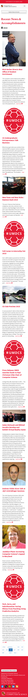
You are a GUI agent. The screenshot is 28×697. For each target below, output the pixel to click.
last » (15, 653)
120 (3, 653)
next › (10, 653)
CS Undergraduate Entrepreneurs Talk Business (10, 140)
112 (18, 647)
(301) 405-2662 (11, 683)
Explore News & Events (14, 12)
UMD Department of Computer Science (11, 6)
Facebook (2, 686)
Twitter (6, 686)
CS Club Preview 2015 (11, 306)
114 (3, 650)
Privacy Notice (14, 689)
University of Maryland (14, 1)
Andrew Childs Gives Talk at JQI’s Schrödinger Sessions (13, 489)
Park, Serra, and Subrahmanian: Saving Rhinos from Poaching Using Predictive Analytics (14, 607)
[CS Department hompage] (14, 693)
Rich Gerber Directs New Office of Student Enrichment (12, 71)
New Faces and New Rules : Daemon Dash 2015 (13, 198)
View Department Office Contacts (9, 670)
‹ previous (9, 647)
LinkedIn (13, 686)
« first (3, 647)
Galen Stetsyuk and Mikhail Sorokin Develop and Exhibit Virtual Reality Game (14, 427)
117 (14, 650)
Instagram (9, 686)
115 (7, 650)
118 (18, 650)
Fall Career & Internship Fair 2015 (14, 252)
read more (19, 103)
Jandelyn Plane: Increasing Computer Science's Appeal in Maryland (13, 554)
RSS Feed (17, 686)
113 (22, 647)
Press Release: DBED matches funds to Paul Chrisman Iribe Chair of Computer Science (12, 373)
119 (22, 650)
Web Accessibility (5, 689)
